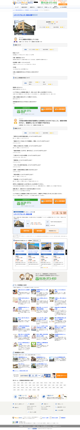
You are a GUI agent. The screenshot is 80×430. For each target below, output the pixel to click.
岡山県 (31, 387)
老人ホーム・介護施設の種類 (45, 406)
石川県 (26, 385)
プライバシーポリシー (28, 426)
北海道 (14, 382)
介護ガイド (46, 404)
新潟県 (18, 385)
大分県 (26, 389)
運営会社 (38, 426)
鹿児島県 (34, 389)
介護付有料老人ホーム (22, 357)
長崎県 (18, 389)
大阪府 (57, 385)
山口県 (34, 387)
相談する (16, 407)
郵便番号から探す (30, 409)
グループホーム (21, 363)
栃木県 (61, 382)
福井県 (38, 385)
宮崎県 (30, 389)
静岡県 (45, 385)
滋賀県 (14, 387)
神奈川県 (45, 382)
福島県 (22, 382)
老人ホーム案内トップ (19, 404)
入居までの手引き (44, 407)
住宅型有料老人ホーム (40, 357)
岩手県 (26, 382)
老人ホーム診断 (33, 412)
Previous (14, 28)
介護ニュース (60, 404)
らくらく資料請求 (62, 4)
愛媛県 (54, 387)
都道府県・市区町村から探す (31, 406)
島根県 (42, 387)
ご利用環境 (21, 426)
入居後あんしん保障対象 (29, 211)
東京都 (41, 382)
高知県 (58, 387)
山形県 (34, 382)
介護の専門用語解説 (44, 409)
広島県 (27, 387)
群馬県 (14, 385)
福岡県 (61, 387)
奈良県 (18, 387)
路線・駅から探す (30, 407)
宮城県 (18, 382)
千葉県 (50, 382)
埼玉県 (54, 382)
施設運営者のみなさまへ (57, 426)
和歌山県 (22, 387)
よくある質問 (60, 410)
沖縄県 (38, 389)
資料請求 (61, 109)
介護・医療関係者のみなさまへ (46, 426)
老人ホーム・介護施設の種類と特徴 (21, 370)
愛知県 (41, 385)
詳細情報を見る (52, 231)
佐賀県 (14, 389)
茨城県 (58, 382)
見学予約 (48, 109)
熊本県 (22, 389)
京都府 (65, 385)
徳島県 (46, 387)
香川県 (50, 387)
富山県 (34, 385)
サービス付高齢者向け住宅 (60, 357)
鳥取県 (38, 387)
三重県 (53, 385)
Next (34, 28)
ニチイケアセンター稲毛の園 (23, 15)
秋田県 (38, 382)
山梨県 (30, 385)
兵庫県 (61, 385)
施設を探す (32, 404)
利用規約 (34, 426)
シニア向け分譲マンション (41, 363)
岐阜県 (49, 385)
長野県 (22, 385)
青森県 (30, 382)
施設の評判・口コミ (61, 407)
